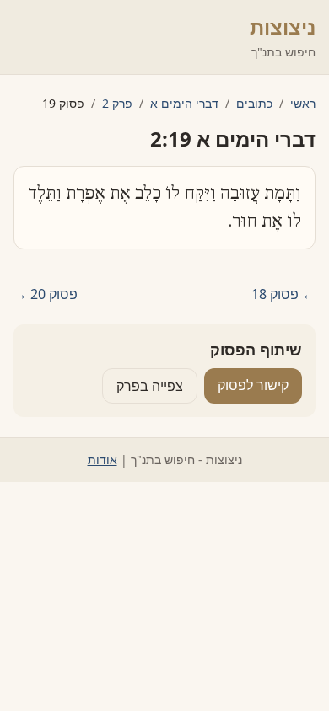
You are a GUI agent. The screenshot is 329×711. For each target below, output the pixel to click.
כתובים (254, 103)
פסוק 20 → (45, 294)
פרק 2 (117, 103)
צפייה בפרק (149, 386)
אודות (102, 460)
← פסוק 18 (283, 294)
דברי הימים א (184, 103)
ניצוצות (283, 26)
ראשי (303, 103)
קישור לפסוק (253, 385)
